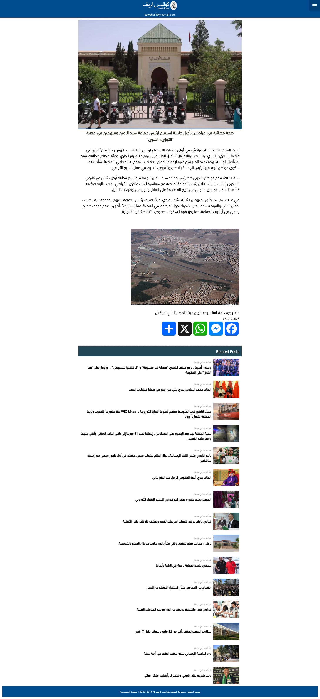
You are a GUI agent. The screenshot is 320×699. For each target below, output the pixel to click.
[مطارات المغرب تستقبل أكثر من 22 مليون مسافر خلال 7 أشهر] (160, 631)
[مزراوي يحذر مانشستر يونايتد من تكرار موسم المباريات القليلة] (160, 609)
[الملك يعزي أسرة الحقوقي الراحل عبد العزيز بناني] (160, 477)
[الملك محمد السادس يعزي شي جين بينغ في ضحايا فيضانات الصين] (160, 389)
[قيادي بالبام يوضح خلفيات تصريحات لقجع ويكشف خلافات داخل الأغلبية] (160, 521)
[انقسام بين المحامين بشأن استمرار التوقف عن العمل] (160, 587)
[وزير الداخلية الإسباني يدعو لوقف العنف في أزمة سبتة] (160, 653)
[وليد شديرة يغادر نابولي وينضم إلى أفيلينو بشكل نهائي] (160, 675)
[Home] (160, 5)
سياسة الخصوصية (128, 691)
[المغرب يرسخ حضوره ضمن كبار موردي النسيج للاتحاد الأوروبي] (160, 499)
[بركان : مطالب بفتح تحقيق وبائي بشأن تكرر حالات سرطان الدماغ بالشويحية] (160, 543)
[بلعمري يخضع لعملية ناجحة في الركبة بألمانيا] (160, 565)
